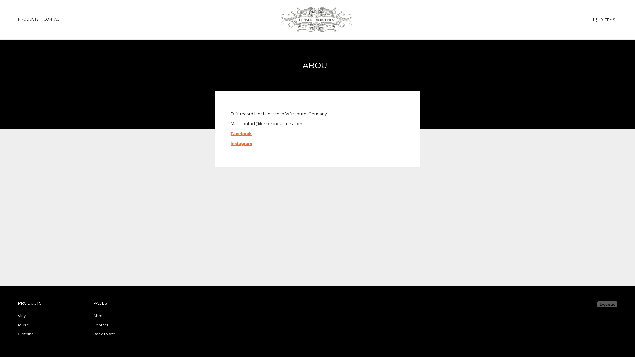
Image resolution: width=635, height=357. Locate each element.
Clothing (26, 334)
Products (28, 19)
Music (23, 325)
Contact (52, 19)
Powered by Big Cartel (607, 304)
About (99, 315)
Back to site (104, 334)
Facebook (241, 133)
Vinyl (22, 315)
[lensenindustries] (316, 19)
